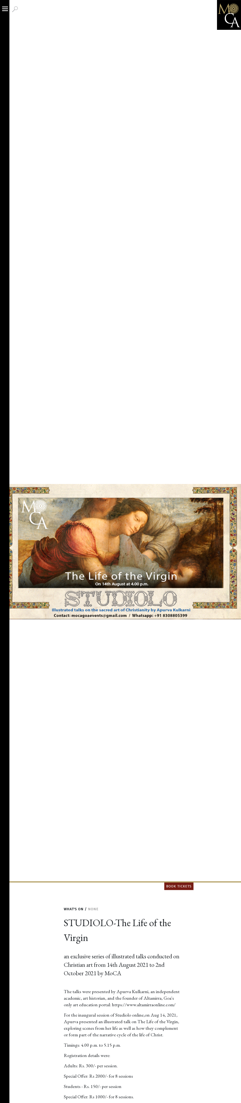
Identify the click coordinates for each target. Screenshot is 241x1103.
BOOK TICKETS (179, 886)
